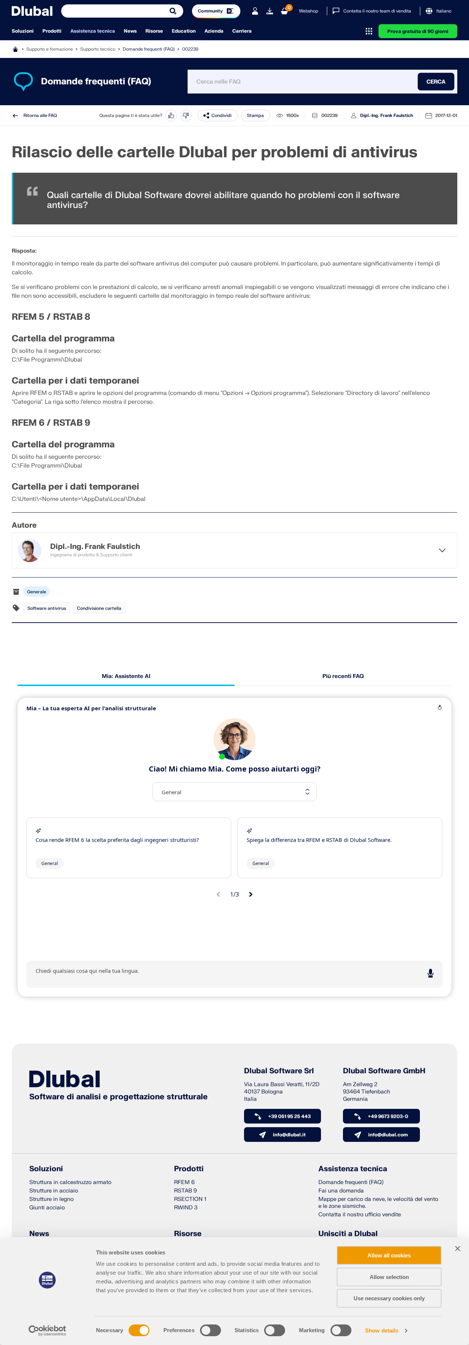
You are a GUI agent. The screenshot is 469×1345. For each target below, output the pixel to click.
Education (184, 31)
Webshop (308, 11)
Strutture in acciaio (53, 1190)
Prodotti (52, 31)
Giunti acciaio (47, 1207)
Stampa (255, 115)
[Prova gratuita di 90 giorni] (270, 11)
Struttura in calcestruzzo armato (70, 1182)
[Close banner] (457, 1248)
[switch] (210, 1330)
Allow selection (389, 1277)
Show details (381, 1330)
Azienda (214, 31)
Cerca (436, 81)
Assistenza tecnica (92, 31)
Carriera (242, 31)
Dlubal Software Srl (279, 1071)
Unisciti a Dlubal (348, 1234)
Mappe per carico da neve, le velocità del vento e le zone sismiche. (378, 1203)
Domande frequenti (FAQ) (149, 49)
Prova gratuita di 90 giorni (417, 31)
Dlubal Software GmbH (384, 1071)
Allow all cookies (389, 1255)
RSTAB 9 (185, 1190)
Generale (36, 592)
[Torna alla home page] (32, 11)
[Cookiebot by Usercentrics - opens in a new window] (47, 1330)
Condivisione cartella (99, 608)
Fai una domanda (341, 1190)
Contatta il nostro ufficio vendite (359, 1214)
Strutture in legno (51, 1199)
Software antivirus (46, 608)
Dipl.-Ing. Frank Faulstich (386, 115)
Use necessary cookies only (389, 1298)
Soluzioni (23, 31)
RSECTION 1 (190, 1199)
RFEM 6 (184, 1182)
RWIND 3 (185, 1207)
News (130, 31)
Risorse (154, 31)
